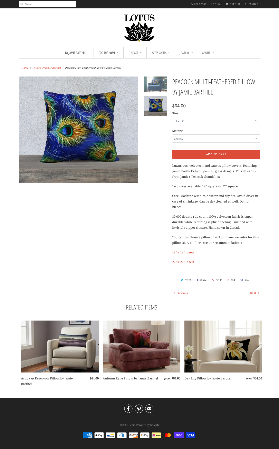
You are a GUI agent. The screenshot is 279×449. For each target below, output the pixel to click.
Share (203, 280)
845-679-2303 (198, 4)
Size (175, 113)
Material (178, 131)
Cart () (234, 4)
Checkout (251, 4)
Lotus (132, 425)
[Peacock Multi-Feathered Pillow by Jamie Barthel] (78, 130)
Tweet (187, 280)
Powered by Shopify (147, 425)
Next (253, 293)
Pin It (218, 280)
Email (247, 280)
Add (232, 280)
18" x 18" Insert (183, 252)
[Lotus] (139, 28)
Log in (215, 4)
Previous (182, 293)
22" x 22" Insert (183, 262)
